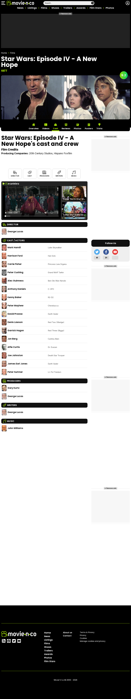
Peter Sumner (15, 372)
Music (74, 176)
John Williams (15, 428)
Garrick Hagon (16, 330)
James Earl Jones (17, 363)
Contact (67, 635)
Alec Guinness (16, 280)
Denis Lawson (15, 322)
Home (4, 53)
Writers (59, 176)
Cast (30, 176)
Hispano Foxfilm (63, 153)
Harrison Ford (15, 255)
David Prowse (15, 313)
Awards (80, 7)
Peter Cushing (15, 272)
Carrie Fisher (15, 264)
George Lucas (15, 231)
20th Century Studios (41, 153)
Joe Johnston (15, 355)
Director (15, 176)
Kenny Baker (14, 297)
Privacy (83, 635)
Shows (55, 7)
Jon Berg (12, 338)
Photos (110, 7)
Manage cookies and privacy (92, 641)
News (20, 7)
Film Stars (95, 7)
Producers (44, 176)
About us (67, 632)
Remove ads (66, 14)
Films (44, 7)
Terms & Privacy (87, 632)
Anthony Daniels (17, 289)
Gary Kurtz (13, 387)
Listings (32, 7)
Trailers (67, 7)
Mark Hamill (14, 247)
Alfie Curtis (14, 347)
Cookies (83, 638)
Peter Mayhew (15, 305)
